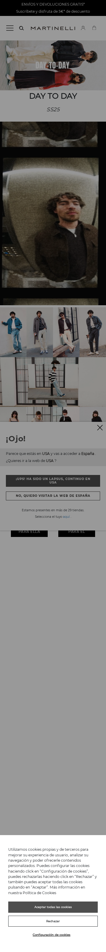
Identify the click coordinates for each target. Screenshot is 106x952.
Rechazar (53, 921)
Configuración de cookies (51, 934)
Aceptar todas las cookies (53, 907)
